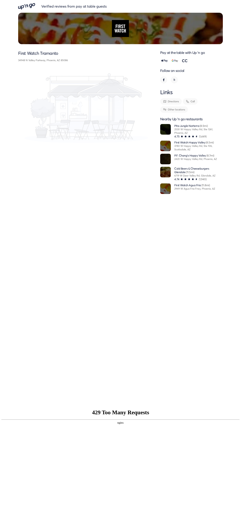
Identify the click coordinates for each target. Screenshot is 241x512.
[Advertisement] (189, 336)
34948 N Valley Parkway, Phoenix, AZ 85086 (43, 60)
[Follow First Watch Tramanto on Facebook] (163, 79)
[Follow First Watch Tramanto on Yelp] (174, 79)
